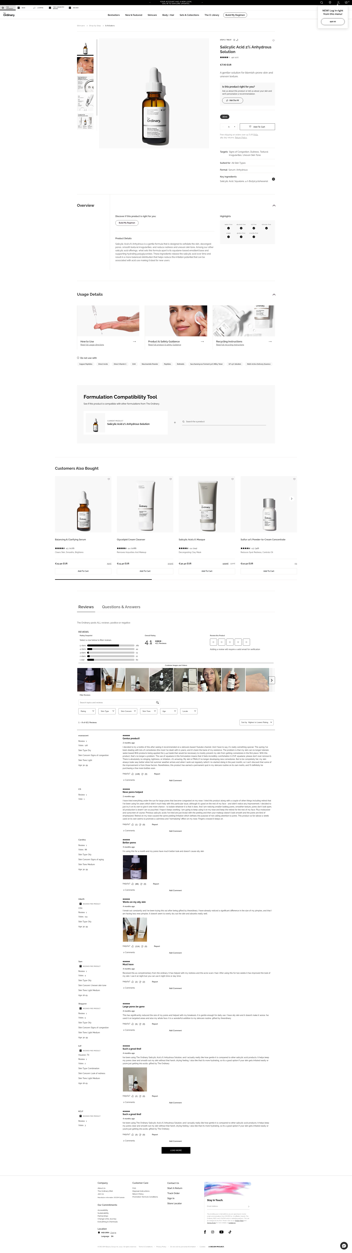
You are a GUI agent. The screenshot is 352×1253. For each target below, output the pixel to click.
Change (113, 1233)
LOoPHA (40, 8)
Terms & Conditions (145, 1247)
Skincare (81, 26)
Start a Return (174, 1188)
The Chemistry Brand (58, 7)
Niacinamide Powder (150, 364)
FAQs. (255, 135)
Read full (92, 345)
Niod (23, 8)
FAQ (134, 1188)
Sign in (170, 1198)
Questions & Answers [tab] (121, 607)
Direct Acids (103, 364)
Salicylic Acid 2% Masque (192, 539)
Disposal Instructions (140, 1191)
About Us (101, 1188)
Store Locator (174, 1203)
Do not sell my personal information (183, 1247)
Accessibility (103, 1210)
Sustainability (103, 1213)
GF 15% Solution (235, 364)
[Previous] (149, 2)
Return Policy (138, 1194)
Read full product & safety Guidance (164, 345)
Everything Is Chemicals (108, 1222)
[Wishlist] (273, 39)
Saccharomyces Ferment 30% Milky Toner (206, 364)
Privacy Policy (239, 1220)
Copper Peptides (85, 364)
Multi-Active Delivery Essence (258, 364)
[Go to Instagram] (212, 1232)
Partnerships (103, 1216)
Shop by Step (95, 26)
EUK (134, 364)
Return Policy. (241, 137)
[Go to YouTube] (221, 1232)
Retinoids (180, 364)
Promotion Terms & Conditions (145, 1197)
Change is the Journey (107, 1219)
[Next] (202, 2)
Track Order (173, 1193)
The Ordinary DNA (105, 1191)
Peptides (167, 364)
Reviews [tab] (86, 607)
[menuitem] (8, 7)
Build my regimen (127, 223)
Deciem (75, 8)
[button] (134, 15)
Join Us (101, 1194)
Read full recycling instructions (230, 345)
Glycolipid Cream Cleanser (131, 539)
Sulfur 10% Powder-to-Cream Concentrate (263, 539)
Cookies (202, 1247)
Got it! (333, 22)
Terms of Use (211, 1223)
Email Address (212, 1206)
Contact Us (232, 1223)
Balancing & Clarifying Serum (70, 539)
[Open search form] (321, 2)
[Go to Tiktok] (230, 1232)
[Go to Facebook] (205, 1232)
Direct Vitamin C (120, 364)
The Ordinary (9, 7)
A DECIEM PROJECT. (216, 1247)
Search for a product (195, 421)
